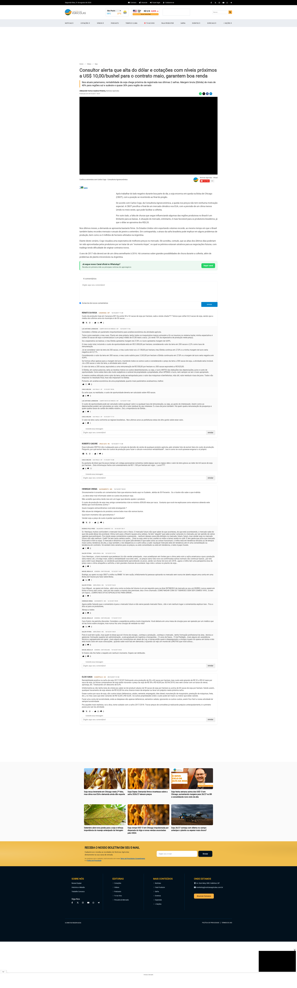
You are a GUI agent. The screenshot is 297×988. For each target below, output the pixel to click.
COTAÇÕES (85, 23)
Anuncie (144, 2)
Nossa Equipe (76, 883)
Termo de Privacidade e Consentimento (132, 858)
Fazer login (156, 2)
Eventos (158, 896)
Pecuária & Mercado (121, 900)
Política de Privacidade (94, 860)
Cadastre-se (169, 2)
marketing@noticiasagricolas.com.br (209, 887)
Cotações (117, 883)
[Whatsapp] (227, 2)
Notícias (158, 883)
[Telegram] (231, 2)
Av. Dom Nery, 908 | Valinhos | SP (208, 883)
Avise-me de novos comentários (95, 303)
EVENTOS (195, 23)
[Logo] (75, 12)
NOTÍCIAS (68, 23)
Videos (116, 887)
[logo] (225, 912)
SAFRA (183, 23)
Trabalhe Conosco (78, 891)
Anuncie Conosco (204, 896)
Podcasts (117, 891)
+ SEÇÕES (226, 23)
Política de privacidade (210, 923)
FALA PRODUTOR (167, 23)
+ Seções (158, 904)
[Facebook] (211, 2)
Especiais (158, 900)
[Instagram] (219, 2)
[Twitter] (215, 2)
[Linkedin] (210, 93)
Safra (157, 891)
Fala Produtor (160, 887)
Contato (133, 2)
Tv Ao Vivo (118, 896)
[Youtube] (223, 2)
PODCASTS (115, 23)
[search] (230, 12)
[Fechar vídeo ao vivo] (295, 950)
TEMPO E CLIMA (131, 23)
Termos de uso (227, 923)
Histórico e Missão (78, 887)
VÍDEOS (99, 23)
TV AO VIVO (150, 23)
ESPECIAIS (211, 23)
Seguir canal (208, 266)
